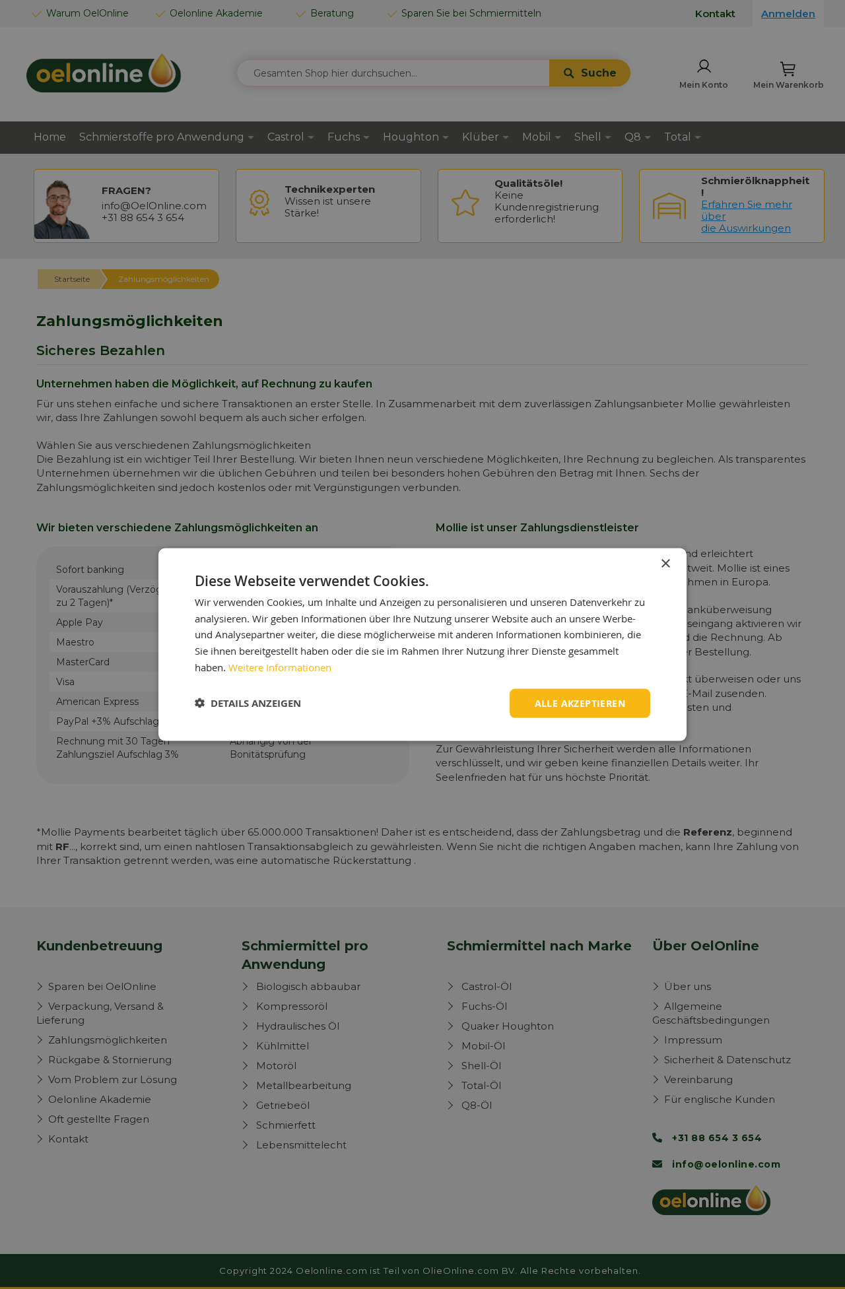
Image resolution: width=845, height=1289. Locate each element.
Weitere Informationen (279, 666)
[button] (248, 703)
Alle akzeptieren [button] (580, 702)
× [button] (665, 563)
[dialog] (422, 644)
